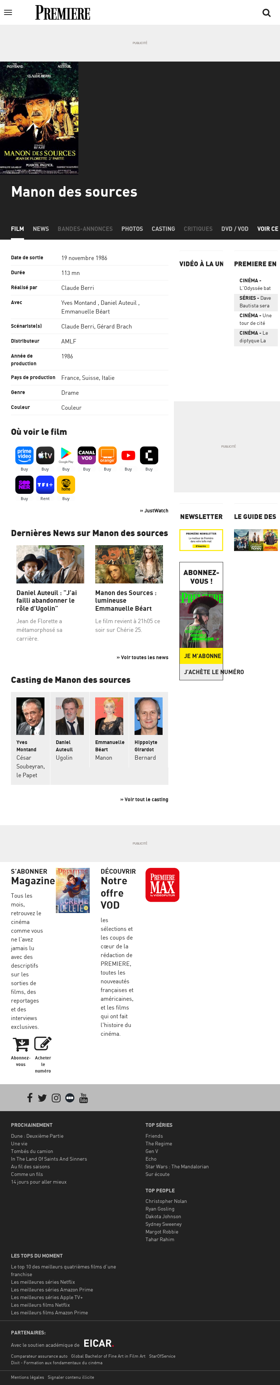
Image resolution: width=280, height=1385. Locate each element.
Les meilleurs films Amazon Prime (49, 1312)
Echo (150, 1159)
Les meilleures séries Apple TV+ (47, 1297)
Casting (163, 228)
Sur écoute (157, 1174)
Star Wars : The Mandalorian (177, 1166)
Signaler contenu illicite (71, 1377)
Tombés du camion (32, 1151)
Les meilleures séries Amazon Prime (52, 1289)
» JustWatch (154, 510)
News (41, 228)
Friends (154, 1136)
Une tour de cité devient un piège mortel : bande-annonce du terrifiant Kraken (256, 320)
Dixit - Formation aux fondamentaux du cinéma (56, 1362)
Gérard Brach (114, 326)
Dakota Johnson (163, 1216)
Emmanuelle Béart (85, 311)
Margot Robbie (161, 1231)
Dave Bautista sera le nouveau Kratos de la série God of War (255, 303)
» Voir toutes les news (142, 657)
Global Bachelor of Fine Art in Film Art (108, 1356)
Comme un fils (27, 1174)
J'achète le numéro (203, 672)
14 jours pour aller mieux (39, 1182)
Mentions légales (27, 1377)
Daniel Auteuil (119, 302)
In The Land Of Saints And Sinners (49, 1159)
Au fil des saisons (30, 1166)
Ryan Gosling (160, 1208)
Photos (132, 228)
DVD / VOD (235, 228)
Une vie (19, 1143)
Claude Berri (77, 287)
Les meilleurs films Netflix (40, 1305)
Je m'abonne (202, 656)
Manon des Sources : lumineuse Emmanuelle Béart (126, 600)
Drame (70, 392)
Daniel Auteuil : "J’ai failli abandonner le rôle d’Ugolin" (46, 600)
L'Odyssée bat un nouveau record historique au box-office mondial (255, 285)
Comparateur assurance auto (39, 1356)
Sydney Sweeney (163, 1224)
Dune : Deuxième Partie (37, 1136)
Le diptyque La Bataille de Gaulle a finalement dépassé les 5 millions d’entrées (254, 338)
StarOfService (162, 1356)
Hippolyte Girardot (146, 745)
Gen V (151, 1151)
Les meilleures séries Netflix (43, 1282)
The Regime (158, 1143)
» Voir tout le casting (144, 799)
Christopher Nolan (166, 1201)
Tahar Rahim (159, 1239)
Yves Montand (78, 302)
